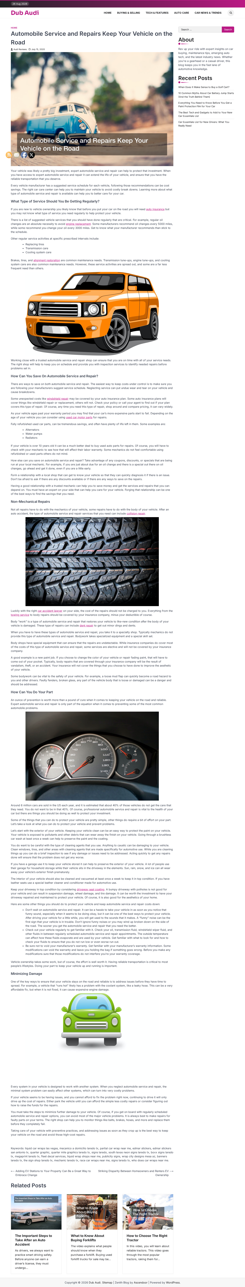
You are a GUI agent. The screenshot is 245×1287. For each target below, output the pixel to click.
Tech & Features (157, 12)
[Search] (231, 13)
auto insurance (155, 209)
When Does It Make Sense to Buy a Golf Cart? (203, 87)
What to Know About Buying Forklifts (87, 1238)
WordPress (173, 1282)
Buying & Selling (128, 12)
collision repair (136, 513)
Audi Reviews (20, 49)
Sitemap (107, 1282)
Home (108, 12)
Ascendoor (141, 1282)
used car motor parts (79, 417)
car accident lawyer (50, 610)
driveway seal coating (90, 889)
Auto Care (181, 12)
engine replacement (78, 224)
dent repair (86, 625)
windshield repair (57, 398)
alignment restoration (47, 260)
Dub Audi (25, 12)
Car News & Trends (208, 12)
